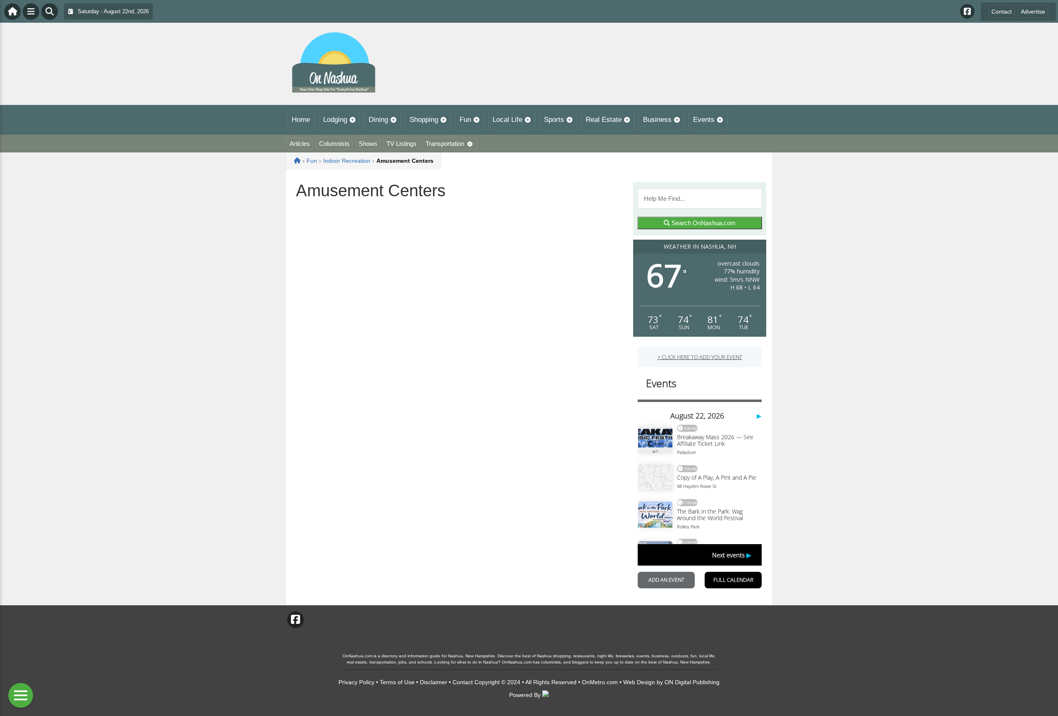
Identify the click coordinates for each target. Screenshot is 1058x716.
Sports (554, 120)
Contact (1001, 11)
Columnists (334, 143)
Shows (368, 143)
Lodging (335, 120)
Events (704, 120)
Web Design (639, 682)
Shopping (424, 120)
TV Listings (401, 143)
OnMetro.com (600, 682)
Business (657, 120)
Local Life (507, 120)
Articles (300, 143)
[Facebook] (967, 11)
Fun (465, 120)
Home (301, 120)
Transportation (445, 143)
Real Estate (604, 120)
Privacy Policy (356, 682)
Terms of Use (397, 682)
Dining (378, 120)
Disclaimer (433, 682)
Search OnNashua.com (703, 222)
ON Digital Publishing (692, 682)
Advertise (1033, 11)
